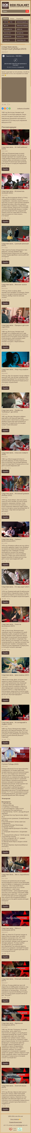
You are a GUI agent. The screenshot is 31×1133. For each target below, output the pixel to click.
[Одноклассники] (5, 108)
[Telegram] (7, 108)
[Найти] (27, 11)
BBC (6, 25)
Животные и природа (22, 25)
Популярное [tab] (19, 18)
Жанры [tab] (12, 18)
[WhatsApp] (10, 108)
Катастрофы (8, 29)
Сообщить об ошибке (23, 108)
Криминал (7, 36)
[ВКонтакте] (3, 108)
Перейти (5, 169)
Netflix (19, 29)
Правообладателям (15, 1122)
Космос (7, 40)
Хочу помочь (14, 1119)
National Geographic (22, 22)
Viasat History (21, 40)
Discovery (20, 36)
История (20, 33)
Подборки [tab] (5, 18)
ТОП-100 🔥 (8, 22)
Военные (7, 33)
